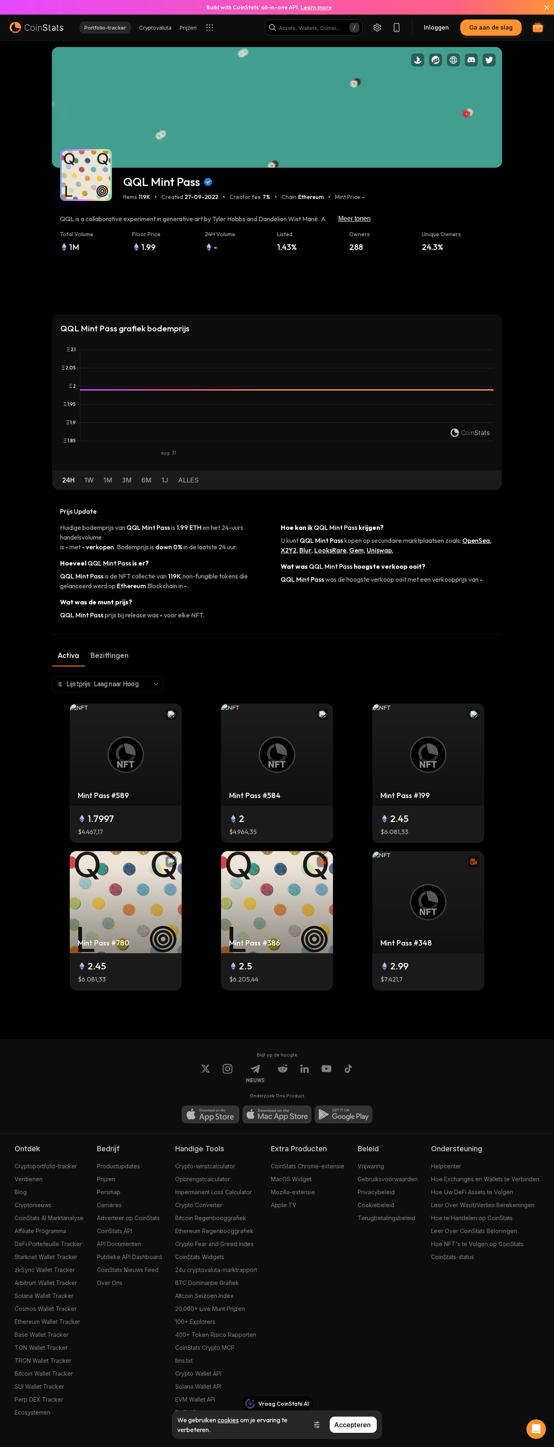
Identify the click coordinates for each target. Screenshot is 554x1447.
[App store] (210, 1114)
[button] (68, 480)
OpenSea (476, 540)
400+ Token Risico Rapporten (215, 1334)
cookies (228, 1420)
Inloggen (436, 27)
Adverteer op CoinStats (128, 1217)
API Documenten (119, 1243)
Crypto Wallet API (198, 1373)
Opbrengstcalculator (202, 1179)
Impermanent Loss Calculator (213, 1192)
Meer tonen (354, 218)
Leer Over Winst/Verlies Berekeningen (483, 1205)
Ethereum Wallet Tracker (47, 1321)
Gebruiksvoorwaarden (388, 1179)
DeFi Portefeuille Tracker (48, 1243)
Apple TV (283, 1205)
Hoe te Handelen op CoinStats (472, 1217)
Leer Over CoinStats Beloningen (474, 1230)
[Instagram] (227, 1073)
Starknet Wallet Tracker (46, 1256)
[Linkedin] (304, 1073)
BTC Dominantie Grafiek (207, 1282)
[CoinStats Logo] (36, 27)
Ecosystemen (32, 1412)
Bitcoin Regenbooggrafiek (210, 1217)
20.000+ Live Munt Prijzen (210, 1308)
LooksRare (330, 550)
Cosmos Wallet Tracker (46, 1308)
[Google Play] (343, 1114)
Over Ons (109, 1282)
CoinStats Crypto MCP (204, 1347)
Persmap (108, 1192)
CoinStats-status (452, 1256)
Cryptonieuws (33, 1205)
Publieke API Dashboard (129, 1256)
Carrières (109, 1205)
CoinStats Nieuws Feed (128, 1269)
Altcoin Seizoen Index (204, 1295)
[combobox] (108, 684)
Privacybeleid (376, 1192)
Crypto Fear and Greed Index (214, 1243)
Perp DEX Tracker (39, 1399)
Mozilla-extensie (293, 1192)
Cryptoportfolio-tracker (46, 1166)
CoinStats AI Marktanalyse (49, 1217)
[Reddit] (283, 1073)
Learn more (316, 7)
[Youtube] (326, 1073)
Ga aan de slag (491, 27)
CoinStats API (114, 1230)
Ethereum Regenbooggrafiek (214, 1230)
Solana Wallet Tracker (44, 1295)
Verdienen (29, 1179)
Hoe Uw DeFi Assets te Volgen (472, 1192)
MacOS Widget (291, 1179)
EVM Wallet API (195, 1399)
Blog (21, 1192)
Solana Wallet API (198, 1386)
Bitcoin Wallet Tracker (44, 1373)
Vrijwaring (371, 1166)
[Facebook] (348, 1073)
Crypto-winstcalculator (205, 1166)
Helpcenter (446, 1166)
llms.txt (184, 1360)
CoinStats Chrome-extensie (307, 1166)
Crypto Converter (198, 1205)
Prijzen (106, 1179)
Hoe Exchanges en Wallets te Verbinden (485, 1179)
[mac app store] (277, 1114)
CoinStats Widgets (199, 1256)
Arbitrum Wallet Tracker (46, 1282)
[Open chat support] (536, 1429)
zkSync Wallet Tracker (45, 1269)
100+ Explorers (195, 1321)
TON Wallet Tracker (41, 1347)
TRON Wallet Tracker (43, 1360)
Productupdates (118, 1166)
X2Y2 (288, 550)
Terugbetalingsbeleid (386, 1217)
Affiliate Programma (40, 1230)
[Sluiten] (542, 7)
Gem (356, 550)
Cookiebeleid (376, 1205)
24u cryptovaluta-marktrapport (216, 1269)
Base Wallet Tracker (42, 1334)
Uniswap (379, 550)
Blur (305, 550)
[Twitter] (205, 1073)
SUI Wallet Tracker (39, 1386)
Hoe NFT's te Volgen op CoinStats (477, 1243)
